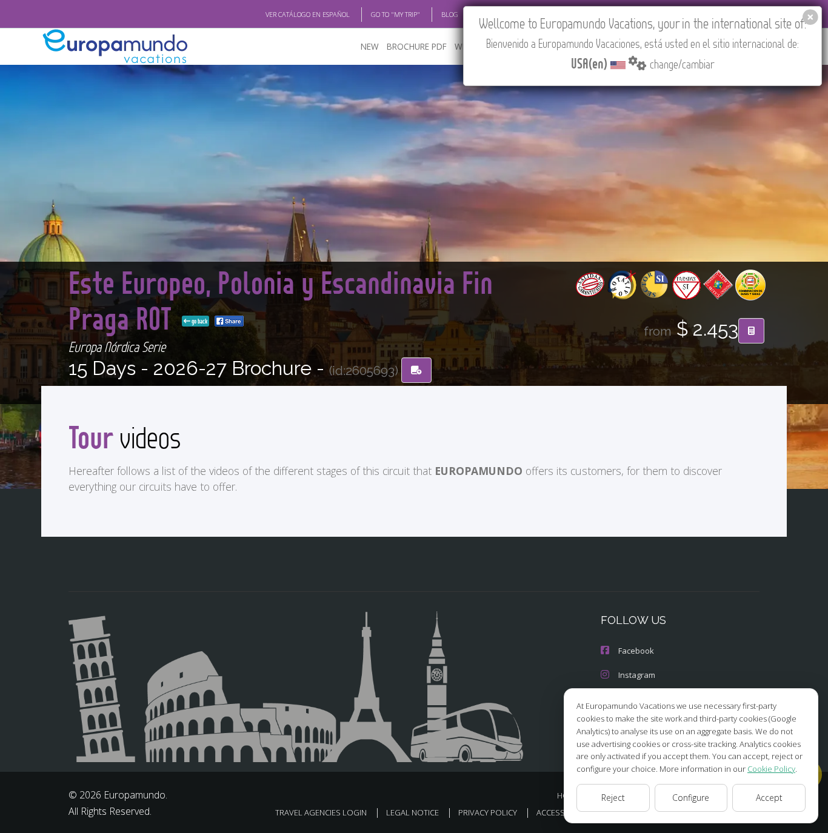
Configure (690, 797)
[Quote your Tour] (751, 330)
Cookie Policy (771, 768)
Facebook (636, 650)
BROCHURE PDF (417, 46)
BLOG (449, 14)
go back (198, 321)
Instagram (636, 674)
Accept (769, 797)
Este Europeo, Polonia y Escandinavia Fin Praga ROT (280, 299)
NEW (370, 46)
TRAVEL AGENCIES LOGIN (321, 812)
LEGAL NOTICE (412, 812)
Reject (613, 797)
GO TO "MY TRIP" (395, 14)
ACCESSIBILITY (562, 812)
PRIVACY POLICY (487, 812)
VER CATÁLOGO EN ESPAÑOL (307, 14)
